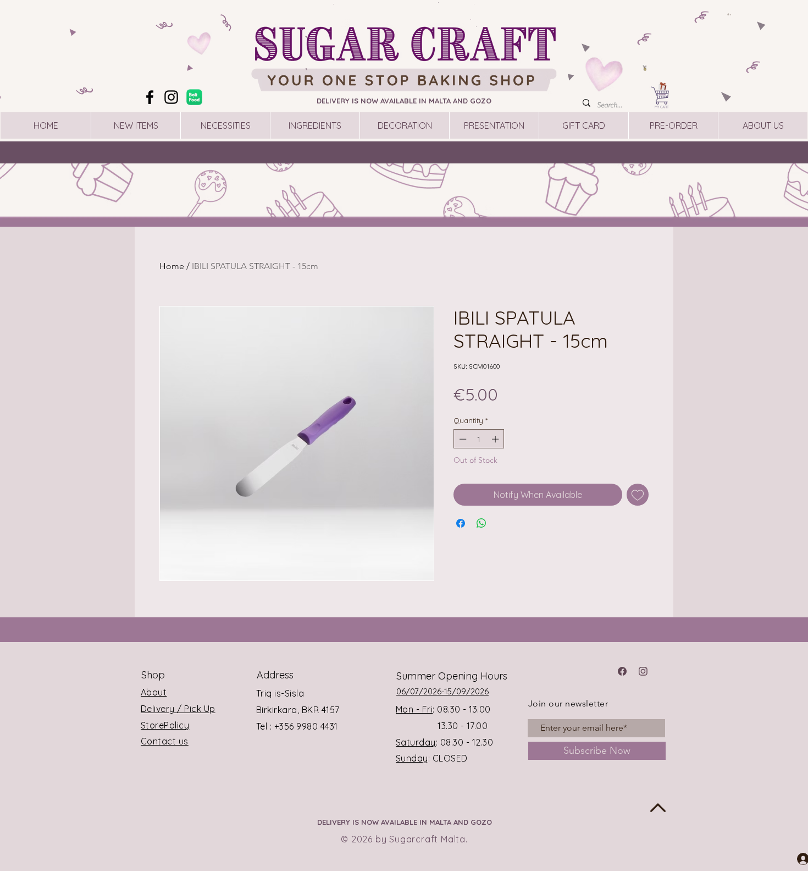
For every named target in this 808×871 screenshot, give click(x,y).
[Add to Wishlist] (638, 495)
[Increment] (496, 439)
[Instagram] (171, 97)
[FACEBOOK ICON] (622, 671)
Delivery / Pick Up (178, 708)
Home (171, 266)
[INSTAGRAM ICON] (643, 671)
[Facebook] (150, 97)
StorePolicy (165, 725)
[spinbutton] (479, 439)
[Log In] (793, 858)
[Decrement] (461, 439)
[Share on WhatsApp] (481, 523)
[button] (729, 14)
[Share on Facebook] (460, 523)
